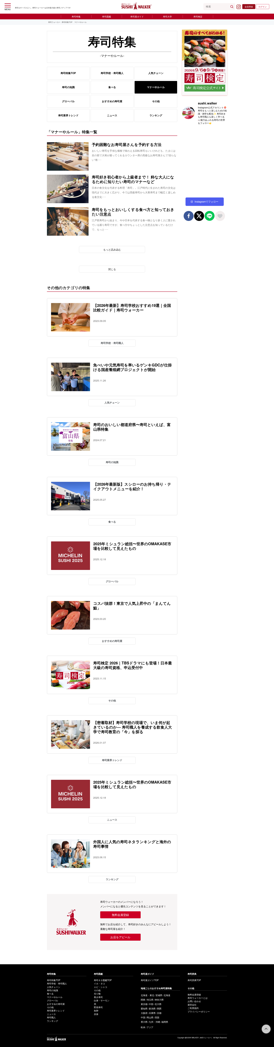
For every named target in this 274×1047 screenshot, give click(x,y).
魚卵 (96, 1010)
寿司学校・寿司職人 (112, 73)
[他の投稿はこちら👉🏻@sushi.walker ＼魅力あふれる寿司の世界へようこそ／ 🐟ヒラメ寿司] (216, 174)
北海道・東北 (147, 995)
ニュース (112, 115)
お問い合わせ (194, 1001)
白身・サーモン (101, 1000)
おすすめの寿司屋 (112, 101)
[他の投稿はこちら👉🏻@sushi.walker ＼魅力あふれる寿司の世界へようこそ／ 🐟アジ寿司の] (193, 187)
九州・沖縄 (154, 1021)
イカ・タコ (99, 983)
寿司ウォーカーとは (198, 997)
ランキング (156, 115)
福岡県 (164, 1021)
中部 (151, 1004)
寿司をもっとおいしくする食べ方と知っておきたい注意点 (133, 212)
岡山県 (150, 1017)
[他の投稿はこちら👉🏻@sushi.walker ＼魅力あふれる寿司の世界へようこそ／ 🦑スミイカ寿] (193, 174)
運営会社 (192, 1004)
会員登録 (249, 6)
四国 (157, 1017)
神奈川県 (159, 999)
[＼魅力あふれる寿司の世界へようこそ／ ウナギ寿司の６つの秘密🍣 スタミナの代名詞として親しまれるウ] (216, 148)
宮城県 (159, 995)
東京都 (144, 1004)
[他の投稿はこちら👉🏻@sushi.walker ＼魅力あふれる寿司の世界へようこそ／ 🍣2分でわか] (216, 134)
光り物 (97, 993)
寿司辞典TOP (194, 980)
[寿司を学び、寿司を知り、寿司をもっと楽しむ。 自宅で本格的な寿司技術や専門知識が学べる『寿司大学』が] (193, 134)
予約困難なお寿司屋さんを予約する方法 (126, 144)
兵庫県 (152, 1013)
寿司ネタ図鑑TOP (103, 980)
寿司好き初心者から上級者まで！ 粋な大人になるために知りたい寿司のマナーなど (133, 179)
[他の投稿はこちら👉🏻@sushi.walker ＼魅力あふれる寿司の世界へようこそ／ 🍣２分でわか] (193, 148)
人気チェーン (155, 73)
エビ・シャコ (100, 987)
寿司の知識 (68, 87)
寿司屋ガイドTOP (150, 980)
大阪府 (144, 1013)
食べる (112, 87)
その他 (156, 101)
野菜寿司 (98, 1007)
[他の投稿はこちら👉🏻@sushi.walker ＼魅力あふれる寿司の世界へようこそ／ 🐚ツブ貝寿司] (216, 187)
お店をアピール (120, 937)
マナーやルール (54, 997)
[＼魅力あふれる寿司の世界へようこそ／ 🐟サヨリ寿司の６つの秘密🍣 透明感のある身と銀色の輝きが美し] (193, 161)
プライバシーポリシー (199, 1011)
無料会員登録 (120, 915)
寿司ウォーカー (54, 22)
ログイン (262, 6)
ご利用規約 (193, 1008)
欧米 (143, 1027)
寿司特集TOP (67, 22)
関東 (143, 999)
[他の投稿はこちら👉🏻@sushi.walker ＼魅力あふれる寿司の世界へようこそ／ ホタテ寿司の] (216, 161)
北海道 (167, 995)
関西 (159, 1008)
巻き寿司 (98, 997)
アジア (150, 1027)
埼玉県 (150, 999)
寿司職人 (51, 1017)
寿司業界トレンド (68, 115)
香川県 (144, 1021)
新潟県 (152, 1008)
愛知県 (144, 1008)
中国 (143, 1017)
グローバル (68, 101)
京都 (159, 1013)
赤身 (96, 1014)
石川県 (158, 1004)
